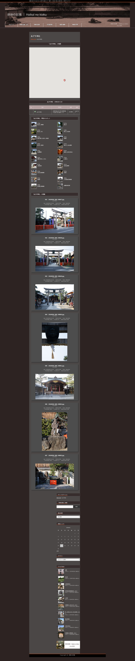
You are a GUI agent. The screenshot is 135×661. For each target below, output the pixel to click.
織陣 (66, 569)
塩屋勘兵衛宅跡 (67, 185)
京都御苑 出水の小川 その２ (71, 604)
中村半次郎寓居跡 (40, 172)
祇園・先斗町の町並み (68, 152)
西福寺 (65, 138)
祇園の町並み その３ (41, 158)
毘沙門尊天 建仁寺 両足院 (43, 138)
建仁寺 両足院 (40, 145)
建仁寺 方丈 (40, 131)
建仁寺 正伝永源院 (68, 145)
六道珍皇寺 (39, 165)
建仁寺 (65, 124)
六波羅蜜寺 (39, 152)
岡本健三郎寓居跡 (40, 186)
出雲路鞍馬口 (67, 583)
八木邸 (66, 597)
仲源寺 (65, 172)
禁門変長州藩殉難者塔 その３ (71, 590)
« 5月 (58, 550)
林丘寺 (66, 576)
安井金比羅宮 (66, 165)
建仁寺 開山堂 (67, 131)
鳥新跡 (38, 179)
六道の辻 (65, 158)
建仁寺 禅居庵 (40, 124)
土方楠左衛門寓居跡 (68, 179)
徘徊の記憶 (72, 655)
